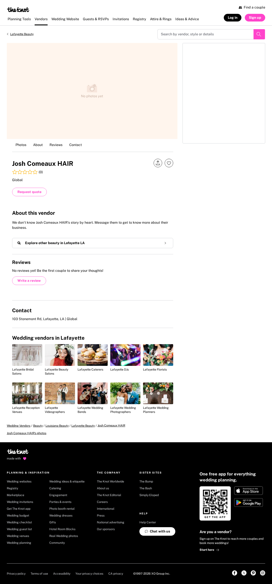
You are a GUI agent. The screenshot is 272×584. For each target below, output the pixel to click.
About (38, 145)
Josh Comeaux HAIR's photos (26, 433)
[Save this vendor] (169, 163)
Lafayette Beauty (22, 34)
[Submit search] (259, 34)
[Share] (157, 163)
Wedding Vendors (18, 425)
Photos (21, 145)
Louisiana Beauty (57, 425)
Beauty (38, 425)
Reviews (56, 145)
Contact (75, 145)
